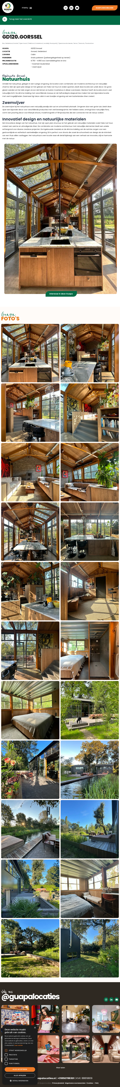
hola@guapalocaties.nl (41, 1078)
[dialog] (20, 1055)
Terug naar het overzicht (20, 19)
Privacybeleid (58, 1083)
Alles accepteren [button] (20, 1069)
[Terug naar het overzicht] (4, 19)
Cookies (90, 1083)
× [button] (35, 1028)
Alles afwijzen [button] (20, 1075)
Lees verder (18, 1045)
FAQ (96, 1083)
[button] (31, 8)
